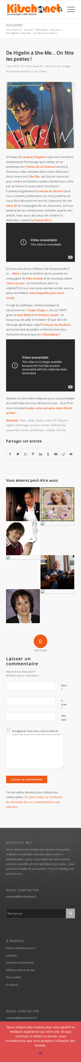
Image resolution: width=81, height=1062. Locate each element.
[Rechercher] (58, 9)
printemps (37, 430)
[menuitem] (58, 9)
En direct (12, 985)
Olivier (43, 71)
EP (54, 420)
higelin (10, 425)
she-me (61, 430)
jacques (35, 425)
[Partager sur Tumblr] (48, 454)
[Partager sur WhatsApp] (25, 454)
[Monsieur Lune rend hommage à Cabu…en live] (23, 538)
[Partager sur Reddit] (63, 454)
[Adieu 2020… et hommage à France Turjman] (57, 538)
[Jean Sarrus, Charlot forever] (23, 504)
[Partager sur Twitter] (18, 454)
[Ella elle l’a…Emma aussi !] (57, 504)
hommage (22, 425)
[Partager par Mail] (71, 454)
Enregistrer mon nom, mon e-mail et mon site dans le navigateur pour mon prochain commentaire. (36, 734)
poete (25, 430)
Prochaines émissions (18, 71)
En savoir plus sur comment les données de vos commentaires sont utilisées (34, 802)
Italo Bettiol (25, 315)
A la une (56, 66)
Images (66, 66)
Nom (64, 687)
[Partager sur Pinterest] (33, 454)
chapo (40, 420)
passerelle (13, 430)
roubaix (50, 430)
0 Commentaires (32, 66)
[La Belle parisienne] (23, 606)
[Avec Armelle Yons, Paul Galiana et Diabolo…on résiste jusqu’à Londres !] (23, 572)
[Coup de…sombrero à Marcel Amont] (57, 572)
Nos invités (13, 977)
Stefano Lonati (48, 315)
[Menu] (69, 9)
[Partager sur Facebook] (10, 454)
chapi (30, 420)
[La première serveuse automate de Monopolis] (57, 606)
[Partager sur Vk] (56, 454)
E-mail (64, 704)
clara (48, 420)
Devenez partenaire (20, 962)
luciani (45, 425)
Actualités (14, 24)
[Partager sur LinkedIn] (40, 454)
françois (62, 420)
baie (23, 420)
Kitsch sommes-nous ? (21, 948)
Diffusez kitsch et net (20, 970)
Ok (41, 1053)
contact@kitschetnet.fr (21, 896)
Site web (63, 717)
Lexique (11, 955)
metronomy (58, 425)
